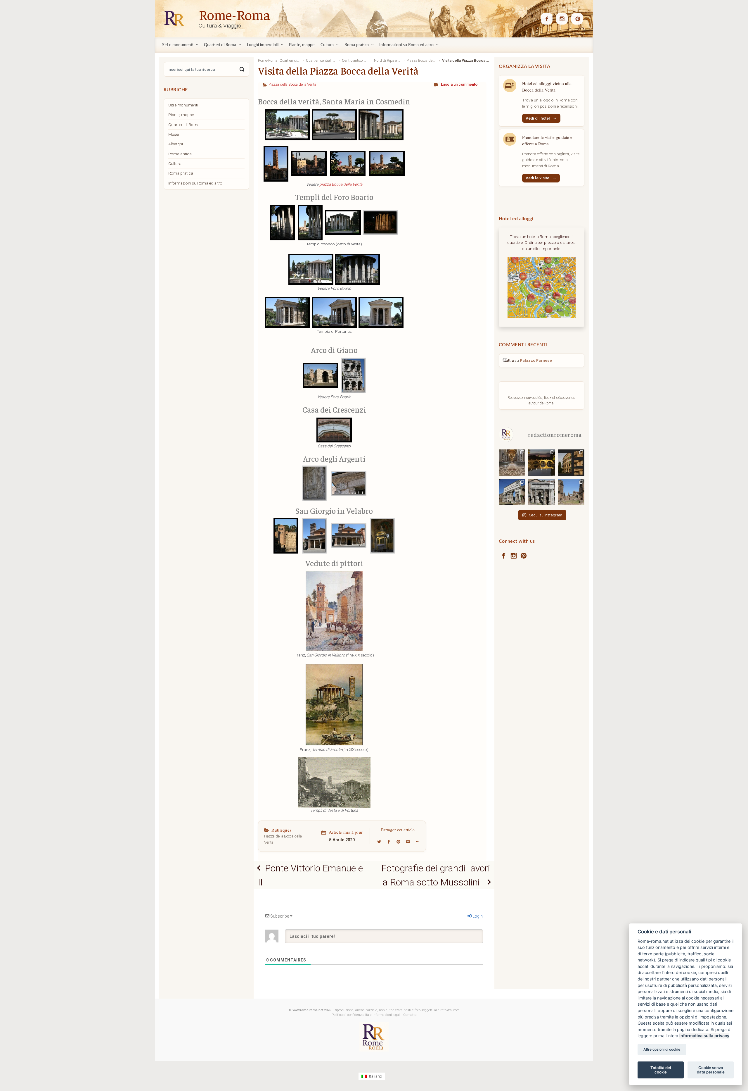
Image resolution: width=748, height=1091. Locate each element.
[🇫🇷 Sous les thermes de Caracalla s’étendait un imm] (571, 492)
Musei (173, 134)
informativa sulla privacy (704, 1035)
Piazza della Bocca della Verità (292, 84)
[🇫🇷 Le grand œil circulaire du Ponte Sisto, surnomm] (541, 462)
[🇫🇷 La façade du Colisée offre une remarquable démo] (571, 462)
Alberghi (175, 144)
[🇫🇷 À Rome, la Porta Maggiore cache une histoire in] (512, 492)
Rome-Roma (234, 14)
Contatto (409, 1015)
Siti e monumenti (183, 105)
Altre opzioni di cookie (661, 1050)
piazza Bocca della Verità (340, 184)
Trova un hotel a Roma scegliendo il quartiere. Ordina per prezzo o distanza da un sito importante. (541, 242)
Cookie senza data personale (711, 1070)
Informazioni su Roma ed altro (195, 183)
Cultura (174, 163)
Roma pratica (180, 173)
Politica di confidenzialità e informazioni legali (366, 1015)
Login (477, 916)
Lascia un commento (459, 84)
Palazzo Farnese (536, 360)
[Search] (242, 69)
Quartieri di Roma (184, 124)
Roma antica (180, 153)
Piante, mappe (181, 114)
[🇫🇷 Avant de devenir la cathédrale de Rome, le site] (512, 462)
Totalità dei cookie (660, 1070)
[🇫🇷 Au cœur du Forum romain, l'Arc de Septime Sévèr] (541, 492)
